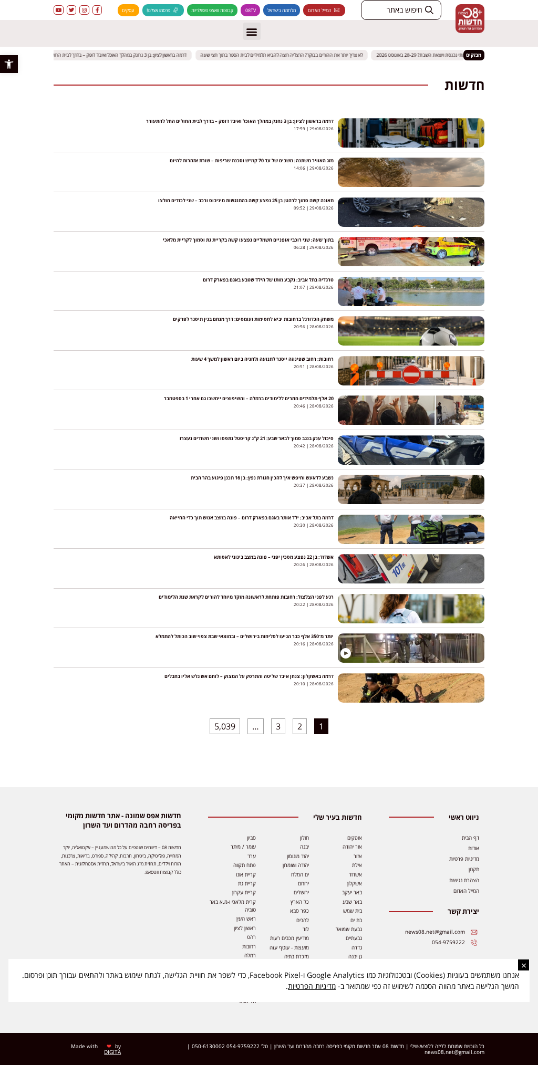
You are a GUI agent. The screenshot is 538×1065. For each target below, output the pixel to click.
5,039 (225, 725)
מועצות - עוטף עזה (289, 947)
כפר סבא (299, 910)
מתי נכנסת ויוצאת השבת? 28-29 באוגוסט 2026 (426, 54)
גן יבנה (355, 956)
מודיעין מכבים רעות (289, 938)
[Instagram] (84, 10)
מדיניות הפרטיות (312, 986)
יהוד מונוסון (298, 856)
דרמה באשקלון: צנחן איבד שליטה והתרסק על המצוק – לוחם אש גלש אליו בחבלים (249, 676)
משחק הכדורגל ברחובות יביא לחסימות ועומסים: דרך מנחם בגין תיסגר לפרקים (253, 319)
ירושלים (301, 892)
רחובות (249, 946)
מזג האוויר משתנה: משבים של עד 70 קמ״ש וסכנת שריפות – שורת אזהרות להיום (252, 160)
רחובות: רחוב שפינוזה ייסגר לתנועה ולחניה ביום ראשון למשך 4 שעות (262, 359)
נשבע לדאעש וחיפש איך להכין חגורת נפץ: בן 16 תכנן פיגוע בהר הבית (262, 477)
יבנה (304, 846)
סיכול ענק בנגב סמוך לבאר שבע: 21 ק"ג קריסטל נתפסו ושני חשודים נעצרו (257, 438)
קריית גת (247, 883)
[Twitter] (71, 10)
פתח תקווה (244, 865)
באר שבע (352, 901)
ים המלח (300, 874)
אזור (358, 856)
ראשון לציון (245, 928)
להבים (302, 920)
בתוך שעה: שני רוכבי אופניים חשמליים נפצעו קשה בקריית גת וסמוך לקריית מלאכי (248, 239)
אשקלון (354, 883)
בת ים (356, 920)
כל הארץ (300, 901)
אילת (357, 865)
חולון (304, 837)
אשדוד (355, 874)
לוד (306, 929)
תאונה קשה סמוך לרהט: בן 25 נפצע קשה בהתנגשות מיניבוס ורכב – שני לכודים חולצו (246, 200)
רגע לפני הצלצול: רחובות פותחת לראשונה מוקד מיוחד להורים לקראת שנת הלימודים (246, 596)
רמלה (250, 955)
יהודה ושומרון (296, 865)
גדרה (356, 947)
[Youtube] (58, 10)
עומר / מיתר (243, 846)
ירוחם (303, 883)
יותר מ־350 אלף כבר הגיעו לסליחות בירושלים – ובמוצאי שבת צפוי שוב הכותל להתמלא (245, 636)
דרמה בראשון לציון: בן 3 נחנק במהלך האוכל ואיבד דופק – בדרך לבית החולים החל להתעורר (109, 54)
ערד (251, 856)
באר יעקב (352, 892)
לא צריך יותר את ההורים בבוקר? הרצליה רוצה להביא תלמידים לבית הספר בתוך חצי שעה (287, 54)
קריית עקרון (244, 892)
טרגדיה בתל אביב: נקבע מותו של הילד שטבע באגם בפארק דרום (268, 279)
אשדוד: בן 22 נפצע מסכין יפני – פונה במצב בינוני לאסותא (274, 557)
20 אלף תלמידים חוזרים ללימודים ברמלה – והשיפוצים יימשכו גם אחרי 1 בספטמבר (249, 398)
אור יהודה (352, 846)
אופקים (354, 837)
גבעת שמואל (349, 929)
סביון (251, 837)
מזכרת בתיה (296, 956)
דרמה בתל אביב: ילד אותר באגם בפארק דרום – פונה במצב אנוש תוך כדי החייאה (252, 517)
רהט (251, 937)
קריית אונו (246, 874)
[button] (9, 64)
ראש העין (246, 918)
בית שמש (352, 910)
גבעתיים (354, 938)
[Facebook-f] (97, 10)
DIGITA (112, 1052)
